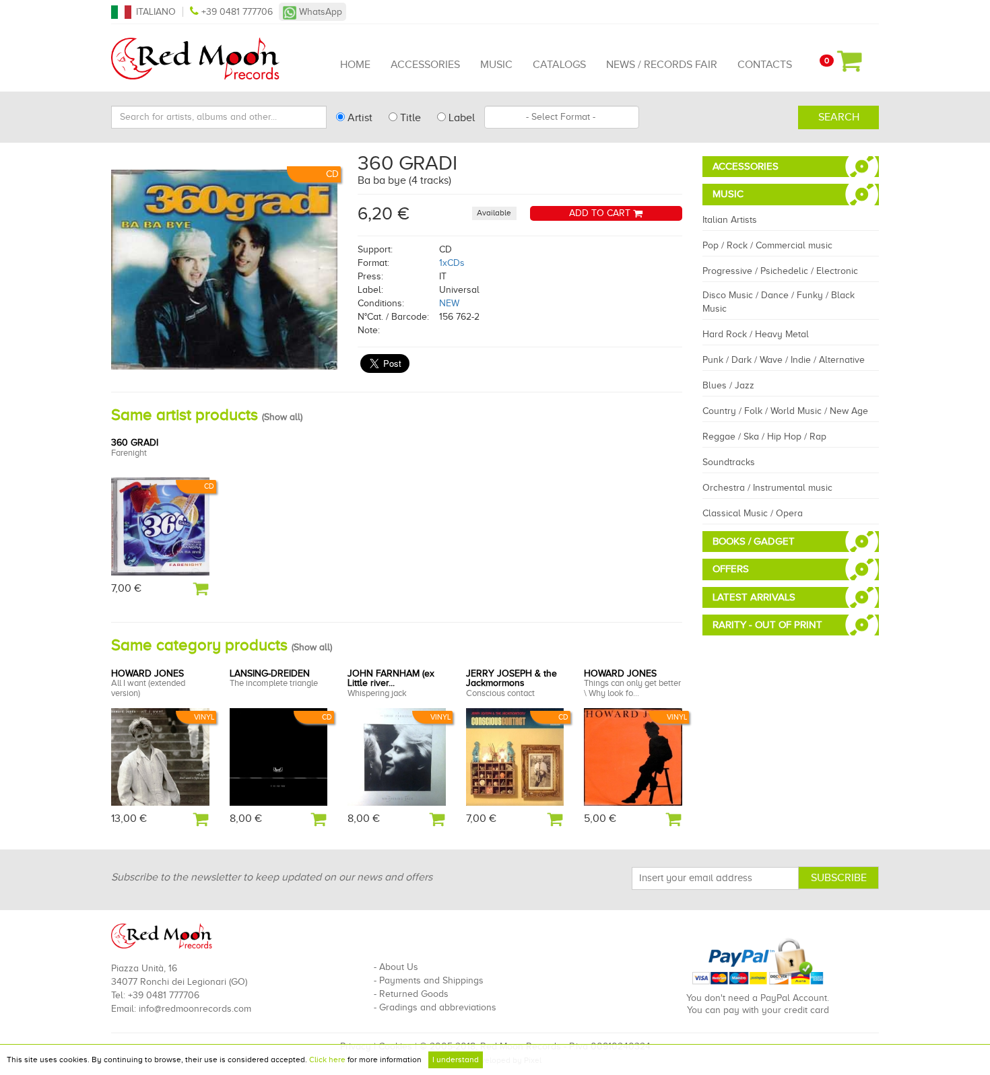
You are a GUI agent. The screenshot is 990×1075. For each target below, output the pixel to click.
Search (838, 117)
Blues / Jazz (728, 385)
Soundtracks (728, 462)
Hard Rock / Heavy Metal (755, 334)
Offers (731, 568)
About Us (398, 967)
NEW (449, 303)
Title (409, 118)
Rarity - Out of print (767, 624)
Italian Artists (729, 220)
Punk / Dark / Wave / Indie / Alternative (783, 360)
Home (355, 65)
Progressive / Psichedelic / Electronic (780, 271)
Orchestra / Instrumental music (767, 488)
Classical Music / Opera (752, 513)
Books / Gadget (754, 541)
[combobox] (561, 117)
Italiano (156, 12)
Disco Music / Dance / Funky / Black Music (778, 302)
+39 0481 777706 (237, 12)
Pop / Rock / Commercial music (767, 245)
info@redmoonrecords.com (195, 1009)
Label (460, 118)
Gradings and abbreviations (437, 1007)
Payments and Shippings (431, 980)
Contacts (764, 65)
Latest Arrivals (754, 597)
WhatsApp (319, 12)
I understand (455, 1059)
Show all (282, 417)
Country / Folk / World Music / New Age (785, 411)
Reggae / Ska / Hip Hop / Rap (764, 436)
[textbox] (561, 117)
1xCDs (452, 263)
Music (496, 65)
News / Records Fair (661, 65)
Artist (358, 118)
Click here (327, 1059)
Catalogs (559, 65)
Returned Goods (414, 994)
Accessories (425, 65)
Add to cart (601, 213)
